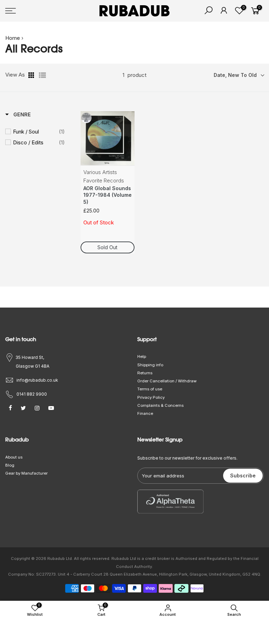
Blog (9, 465)
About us (13, 457)
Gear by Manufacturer (26, 473)
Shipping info (150, 364)
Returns (144, 372)
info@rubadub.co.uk (37, 380)
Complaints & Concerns (160, 405)
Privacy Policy (151, 397)
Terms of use (149, 389)
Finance (145, 413)
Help (141, 356)
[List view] (42, 75)
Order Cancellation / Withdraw (166, 381)
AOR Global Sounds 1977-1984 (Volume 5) (107, 195)
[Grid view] (31, 75)
